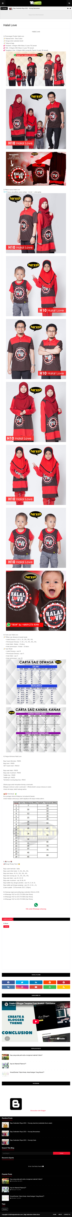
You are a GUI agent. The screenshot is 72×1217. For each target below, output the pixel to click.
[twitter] (22, 982)
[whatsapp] (49, 987)
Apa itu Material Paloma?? (18, 1063)
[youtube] (36, 987)
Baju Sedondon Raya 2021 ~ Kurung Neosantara (25, 1131)
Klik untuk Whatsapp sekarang (36, 909)
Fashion (5, 1209)
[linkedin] (36, 982)
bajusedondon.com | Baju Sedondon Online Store (26, 1214)
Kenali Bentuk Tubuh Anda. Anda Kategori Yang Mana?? (27, 1072)
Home (54, 1214)
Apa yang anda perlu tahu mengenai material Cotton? (26, 1055)
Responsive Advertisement (36, 15)
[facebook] (8, 982)
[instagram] (22, 987)
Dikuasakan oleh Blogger (38, 1110)
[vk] (8, 987)
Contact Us (67, 1214)
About (60, 1214)
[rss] (63, 987)
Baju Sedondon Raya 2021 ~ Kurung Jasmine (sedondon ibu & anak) (31, 1123)
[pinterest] (63, 982)
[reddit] (49, 982)
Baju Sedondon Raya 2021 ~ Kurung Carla (34, 8)
